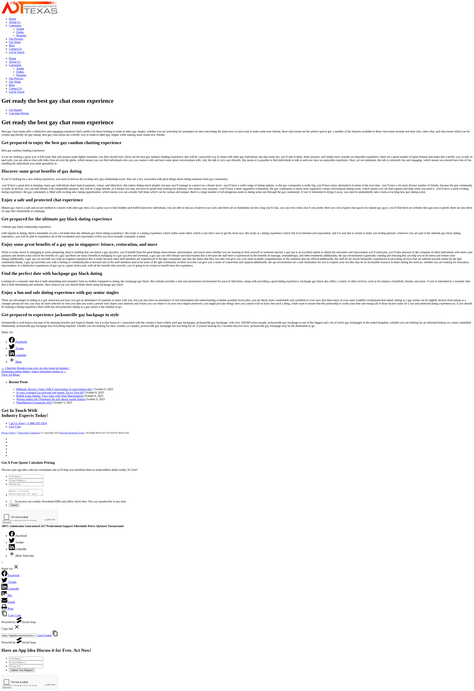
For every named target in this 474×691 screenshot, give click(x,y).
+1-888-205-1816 (28, 423)
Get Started (15, 109)
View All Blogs (10, 374)
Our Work (15, 81)
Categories (15, 65)
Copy (43, 635)
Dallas (20, 71)
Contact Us (15, 88)
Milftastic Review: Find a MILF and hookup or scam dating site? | (54, 389)
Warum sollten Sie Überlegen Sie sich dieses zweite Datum (50, 399)
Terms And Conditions (29, 432)
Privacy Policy (8, 432)
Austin (20, 68)
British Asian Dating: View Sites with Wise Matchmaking (50, 395)
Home (12, 58)
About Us (14, 61)
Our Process (16, 78)
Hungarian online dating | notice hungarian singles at (33, 371)
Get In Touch (16, 91)
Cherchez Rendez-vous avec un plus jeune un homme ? (35, 368)
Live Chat (15, 426)
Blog (12, 85)
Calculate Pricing (19, 113)
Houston (21, 75)
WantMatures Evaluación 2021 (34, 402)
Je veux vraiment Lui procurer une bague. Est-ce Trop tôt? (50, 392)
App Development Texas (72, 432)
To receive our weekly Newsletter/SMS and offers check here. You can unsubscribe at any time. (69, 501)
